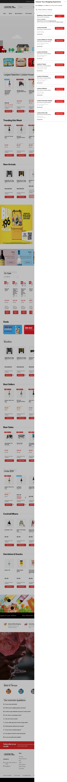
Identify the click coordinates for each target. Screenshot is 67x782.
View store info (39, 34)
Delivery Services (60, 21)
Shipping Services (52, 20)
